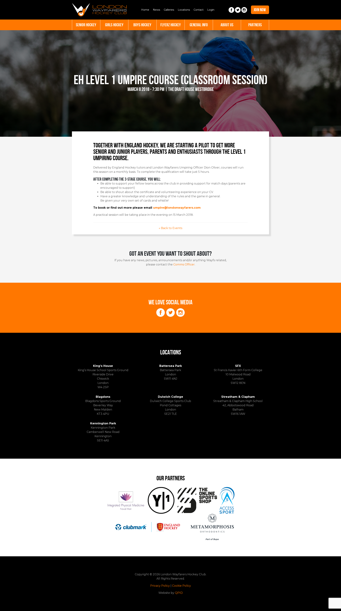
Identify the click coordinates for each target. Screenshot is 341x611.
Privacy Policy (160, 585)
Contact (199, 9)
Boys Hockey (142, 25)
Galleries (169, 9)
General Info (199, 25)
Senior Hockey (86, 25)
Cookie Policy (181, 585)
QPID (179, 592)
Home (145, 9)
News (156, 9)
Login (210, 9)
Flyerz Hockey (170, 25)
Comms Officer (184, 264)
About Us (227, 25)
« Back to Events (170, 228)
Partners (255, 25)
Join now (260, 9)
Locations (184, 9)
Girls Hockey (114, 25)
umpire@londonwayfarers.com (177, 207)
